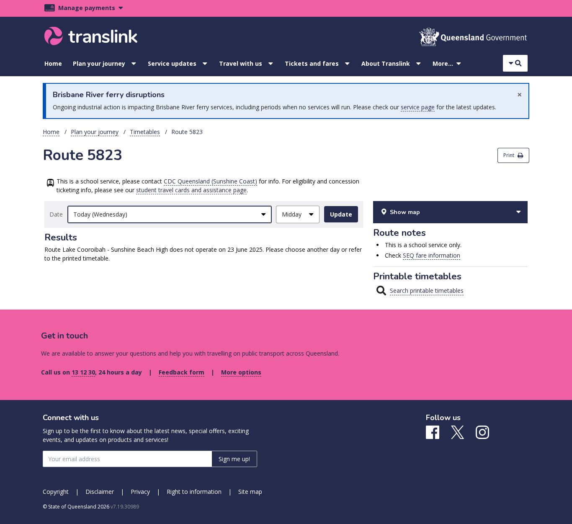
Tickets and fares (312, 63)
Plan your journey (99, 63)
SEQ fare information (431, 255)
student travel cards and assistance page (191, 190)
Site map (250, 492)
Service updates (172, 63)
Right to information (194, 492)
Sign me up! (234, 459)
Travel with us (240, 63)
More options (241, 372)
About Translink (385, 63)
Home (53, 63)
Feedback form (181, 372)
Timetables (145, 132)
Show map (405, 212)
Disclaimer (99, 492)
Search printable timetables (427, 290)
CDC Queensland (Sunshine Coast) (210, 181)
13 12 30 (83, 372)
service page (418, 107)
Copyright (56, 492)
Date (56, 214)
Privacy (140, 492)
